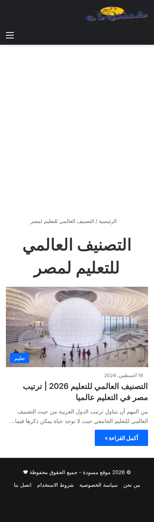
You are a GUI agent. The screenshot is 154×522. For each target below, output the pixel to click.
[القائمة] (10, 35)
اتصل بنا (23, 485)
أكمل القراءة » (121, 437)
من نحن (131, 485)
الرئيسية (108, 221)
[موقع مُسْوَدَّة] (116, 13)
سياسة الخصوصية (98, 485)
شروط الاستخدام (55, 485)
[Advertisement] (77, 134)
